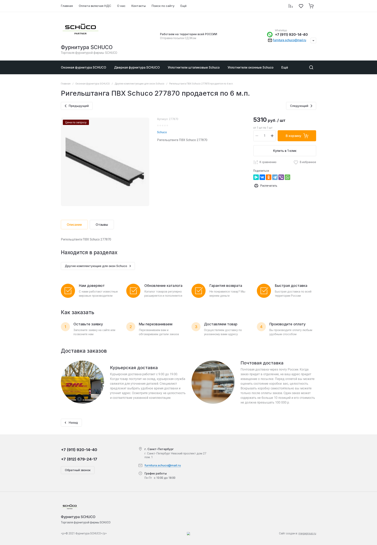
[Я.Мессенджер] (256, 177)
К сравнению (268, 162)
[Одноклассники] (268, 177)
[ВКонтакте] (262, 177)
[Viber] (281, 177)
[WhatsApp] (287, 177)
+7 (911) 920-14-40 (291, 34)
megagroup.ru (307, 533)
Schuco (162, 132)
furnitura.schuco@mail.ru (289, 40)
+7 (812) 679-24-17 (79, 459)
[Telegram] (275, 177)
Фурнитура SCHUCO (87, 47)
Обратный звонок (78, 470)
